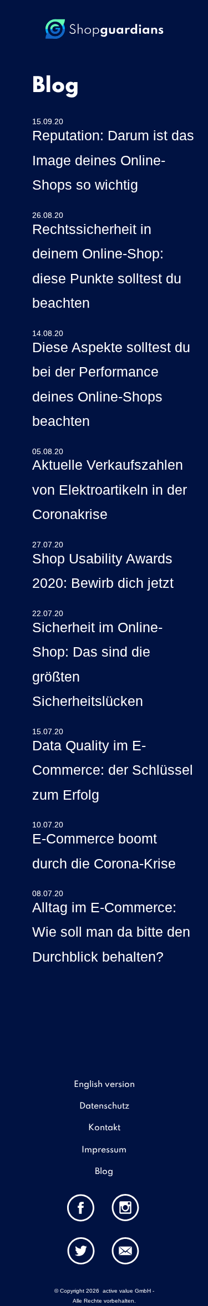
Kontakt (104, 1128)
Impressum (104, 1150)
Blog (104, 1171)
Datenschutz (104, 1106)
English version (104, 1084)
